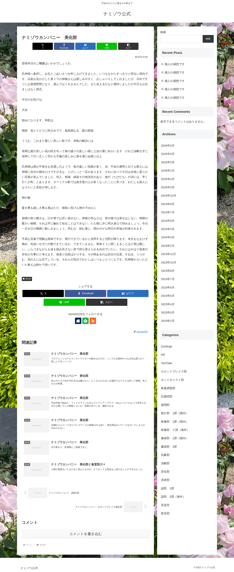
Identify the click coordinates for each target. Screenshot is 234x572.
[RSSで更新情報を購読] (93, 321)
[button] (128, 46)
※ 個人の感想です (173, 64)
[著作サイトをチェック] (78, 321)
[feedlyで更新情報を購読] (85, 321)
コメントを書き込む (85, 534)
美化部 (28, 279)
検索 (163, 32)
